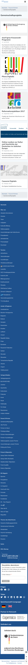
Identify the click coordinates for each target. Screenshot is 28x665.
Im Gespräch (4, 486)
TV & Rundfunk (5, 301)
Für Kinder (3, 407)
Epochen (3, 476)
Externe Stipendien (6, 468)
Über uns (3, 210)
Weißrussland (4, 370)
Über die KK (4, 508)
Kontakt (20, 663)
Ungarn (3, 367)
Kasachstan (4, 325)
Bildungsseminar (5, 279)
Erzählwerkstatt (5, 282)
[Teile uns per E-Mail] (21, 597)
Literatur (3, 384)
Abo (2, 505)
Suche (2, 544)
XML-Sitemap (4, 549)
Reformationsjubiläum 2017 (13, 111)
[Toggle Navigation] (25, 1)
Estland (3, 319)
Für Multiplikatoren (11, 663)
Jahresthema (4, 253)
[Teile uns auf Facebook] (5, 597)
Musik (2, 400)
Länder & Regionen (6, 306)
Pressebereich (4, 235)
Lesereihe (3, 269)
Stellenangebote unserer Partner (9, 441)
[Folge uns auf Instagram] (9, 589)
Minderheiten (4, 529)
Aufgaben (3, 222)
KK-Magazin (4, 473)
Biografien (3, 515)
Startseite (3, 205)
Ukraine (3, 364)
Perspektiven (4, 479)
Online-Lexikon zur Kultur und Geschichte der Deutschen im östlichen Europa (12, 145)
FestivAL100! (4, 275)
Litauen (3, 335)
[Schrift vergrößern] (26, 657)
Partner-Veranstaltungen (7, 434)
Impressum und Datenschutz (18, 661)
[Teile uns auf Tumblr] (15, 597)
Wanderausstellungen (7, 263)
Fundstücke (4, 499)
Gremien (3, 216)
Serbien (3, 351)
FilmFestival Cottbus (6, 288)
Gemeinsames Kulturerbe (7, 526)
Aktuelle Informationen (7, 213)
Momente (3, 483)
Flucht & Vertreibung (6, 532)
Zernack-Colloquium (6, 291)
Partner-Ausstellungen (7, 437)
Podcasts (3, 394)
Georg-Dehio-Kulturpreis (7, 455)
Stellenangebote (5, 229)
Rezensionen (4, 410)
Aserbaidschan (5, 309)
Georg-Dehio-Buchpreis (7, 458)
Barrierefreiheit (6, 661)
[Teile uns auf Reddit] (17, 597)
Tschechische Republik (7, 360)
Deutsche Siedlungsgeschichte (9, 523)
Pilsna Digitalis (8, 76)
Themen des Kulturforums (8, 520)
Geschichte (4, 388)
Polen (2, 341)
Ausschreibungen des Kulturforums (10, 232)
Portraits (3, 492)
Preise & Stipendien (6, 452)
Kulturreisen (4, 391)
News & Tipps (4, 511)
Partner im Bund (5, 428)
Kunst (2, 397)
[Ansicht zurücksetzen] (26, 661)
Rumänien (3, 344)
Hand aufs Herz (5, 489)
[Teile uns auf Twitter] (2, 597)
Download (3, 245)
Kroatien (3, 328)
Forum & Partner (5, 418)
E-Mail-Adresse (6, 574)
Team (2, 219)
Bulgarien (3, 316)
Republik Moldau (5, 338)
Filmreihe (3, 285)
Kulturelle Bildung (5, 226)
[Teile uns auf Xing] (9, 597)
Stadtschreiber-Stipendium (8, 462)
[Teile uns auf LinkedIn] (12, 597)
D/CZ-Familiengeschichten (8, 272)
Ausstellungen (4, 259)
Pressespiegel (4, 242)
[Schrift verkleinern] (26, 659)
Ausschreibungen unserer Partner (10, 444)
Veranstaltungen (5, 256)
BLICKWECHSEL (5, 381)
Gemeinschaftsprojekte (7, 421)
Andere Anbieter (5, 413)
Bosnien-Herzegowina (7, 312)
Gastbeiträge (4, 536)
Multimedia (4, 404)
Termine (3, 250)
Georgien (3, 322)
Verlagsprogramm (5, 378)
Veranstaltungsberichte (7, 298)
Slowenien (3, 357)
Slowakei (3, 354)
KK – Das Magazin (6, 502)
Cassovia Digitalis (9, 181)
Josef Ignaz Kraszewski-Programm (11, 39)
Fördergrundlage (5, 431)
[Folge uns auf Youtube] (5, 589)
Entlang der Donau (6, 447)
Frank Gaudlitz (4, 465)
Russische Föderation (6, 348)
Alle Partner (4, 425)
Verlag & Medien (5, 375)
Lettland (3, 332)
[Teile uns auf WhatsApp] (24, 597)
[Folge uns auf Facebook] (2, 589)
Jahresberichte (4, 238)
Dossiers (3, 539)
